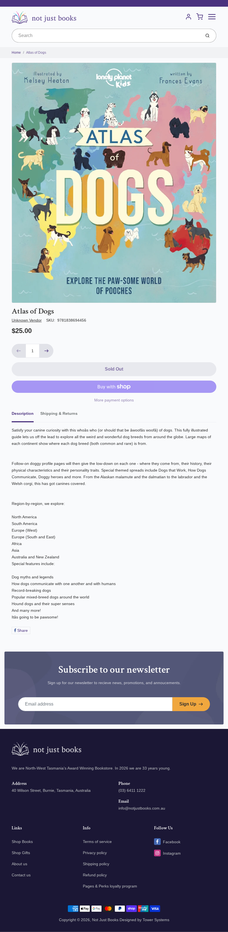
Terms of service (97, 841)
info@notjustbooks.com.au (141, 808)
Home (16, 53)
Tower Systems (156, 920)
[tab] (26, 415)
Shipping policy (96, 864)
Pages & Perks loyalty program (110, 886)
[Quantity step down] (19, 351)
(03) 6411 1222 (131, 790)
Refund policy (95, 875)
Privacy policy (95, 852)
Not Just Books (105, 920)
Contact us (21, 875)
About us (19, 864)
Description (23, 413)
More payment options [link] (114, 400)
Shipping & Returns (59, 413)
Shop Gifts (21, 852)
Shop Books (22, 841)
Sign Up (187, 704)
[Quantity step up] (46, 351)
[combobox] (106, 36)
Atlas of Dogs (36, 53)
